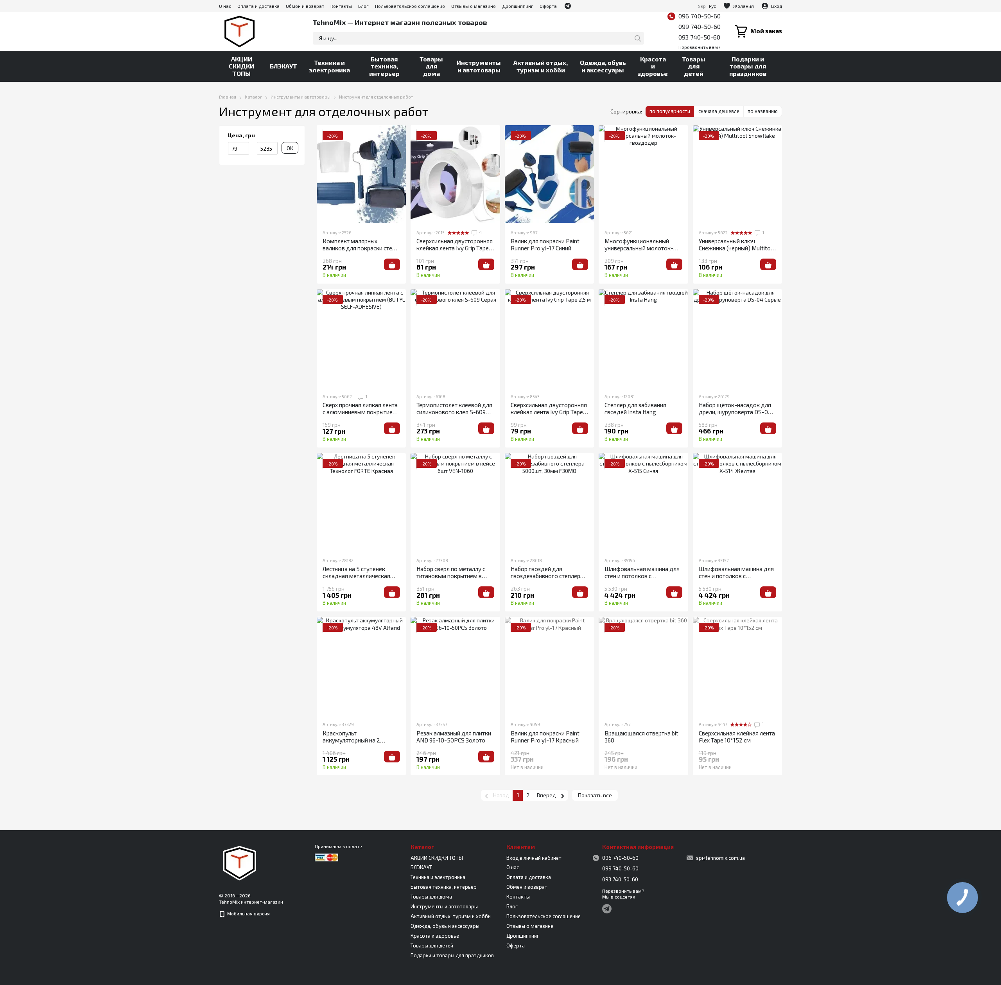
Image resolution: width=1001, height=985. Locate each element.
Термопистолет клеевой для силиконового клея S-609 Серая (454, 411)
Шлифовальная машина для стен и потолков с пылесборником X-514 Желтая (736, 579)
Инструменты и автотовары (479, 66)
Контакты (341, 6)
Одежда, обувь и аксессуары (603, 66)
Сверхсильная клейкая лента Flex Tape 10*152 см (737, 737)
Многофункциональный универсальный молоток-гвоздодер (639, 248)
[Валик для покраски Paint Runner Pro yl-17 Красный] (549, 666)
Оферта (548, 6)
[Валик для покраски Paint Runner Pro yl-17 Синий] (549, 174)
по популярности (669, 111)
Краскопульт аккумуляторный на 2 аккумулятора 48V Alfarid (357, 740)
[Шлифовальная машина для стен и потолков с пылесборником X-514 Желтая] (737, 502)
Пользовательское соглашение (410, 6)
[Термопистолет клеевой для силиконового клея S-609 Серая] (455, 338)
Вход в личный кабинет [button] (533, 858)
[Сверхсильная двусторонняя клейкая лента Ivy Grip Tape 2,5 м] (549, 338)
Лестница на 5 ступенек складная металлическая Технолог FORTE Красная (356, 575)
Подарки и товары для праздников (747, 66)
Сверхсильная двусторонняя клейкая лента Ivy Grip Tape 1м (454, 248)
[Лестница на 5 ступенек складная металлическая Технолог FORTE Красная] (361, 502)
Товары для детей (693, 66)
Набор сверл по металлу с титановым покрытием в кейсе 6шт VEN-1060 (450, 575)
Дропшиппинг (517, 6)
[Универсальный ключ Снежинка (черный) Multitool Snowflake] (737, 174)
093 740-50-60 (699, 37)
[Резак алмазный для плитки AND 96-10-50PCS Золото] (455, 666)
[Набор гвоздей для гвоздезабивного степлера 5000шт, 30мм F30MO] (549, 502)
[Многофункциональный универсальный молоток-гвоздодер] (643, 174)
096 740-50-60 (699, 16)
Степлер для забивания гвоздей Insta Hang (635, 408)
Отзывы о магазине (473, 6)
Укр (702, 6)
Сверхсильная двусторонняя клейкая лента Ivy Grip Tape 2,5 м (549, 411)
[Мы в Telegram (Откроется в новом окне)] (568, 6)
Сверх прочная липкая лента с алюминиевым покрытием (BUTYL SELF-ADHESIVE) (360, 411)
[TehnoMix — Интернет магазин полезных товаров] (239, 862)
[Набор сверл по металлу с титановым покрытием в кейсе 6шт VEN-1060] (455, 502)
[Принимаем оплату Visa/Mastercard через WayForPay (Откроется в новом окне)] (326, 856)
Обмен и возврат (305, 6)
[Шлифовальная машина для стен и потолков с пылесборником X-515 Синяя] (643, 502)
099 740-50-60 (699, 26)
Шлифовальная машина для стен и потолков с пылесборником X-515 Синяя (643, 575)
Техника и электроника (329, 66)
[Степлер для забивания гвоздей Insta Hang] (643, 338)
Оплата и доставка (258, 6)
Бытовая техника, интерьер (384, 66)
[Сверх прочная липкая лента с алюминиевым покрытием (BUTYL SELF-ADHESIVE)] (361, 338)
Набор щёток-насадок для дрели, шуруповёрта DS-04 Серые (735, 411)
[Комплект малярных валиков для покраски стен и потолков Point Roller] (361, 174)
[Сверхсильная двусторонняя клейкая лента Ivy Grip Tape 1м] (455, 174)
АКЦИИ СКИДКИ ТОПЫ (241, 66)
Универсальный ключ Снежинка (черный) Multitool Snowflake (737, 248)
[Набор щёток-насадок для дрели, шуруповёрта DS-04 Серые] (737, 338)
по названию (763, 111)
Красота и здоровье (653, 66)
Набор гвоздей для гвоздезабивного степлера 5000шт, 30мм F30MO (547, 575)
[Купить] (392, 264)
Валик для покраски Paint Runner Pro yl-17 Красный (545, 737)
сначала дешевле (718, 111)
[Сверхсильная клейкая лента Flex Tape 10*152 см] (737, 666)
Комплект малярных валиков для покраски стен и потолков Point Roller (361, 248)
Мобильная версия (248, 913)
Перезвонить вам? (699, 47)
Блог (363, 6)
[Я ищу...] (637, 38)
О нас (225, 6)
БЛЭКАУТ (283, 66)
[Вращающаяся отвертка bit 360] (643, 666)
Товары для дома (431, 66)
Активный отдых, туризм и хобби (540, 66)
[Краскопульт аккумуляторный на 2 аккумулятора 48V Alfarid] (361, 666)
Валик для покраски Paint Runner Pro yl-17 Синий (545, 244)
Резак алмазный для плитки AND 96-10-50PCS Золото (453, 737)
